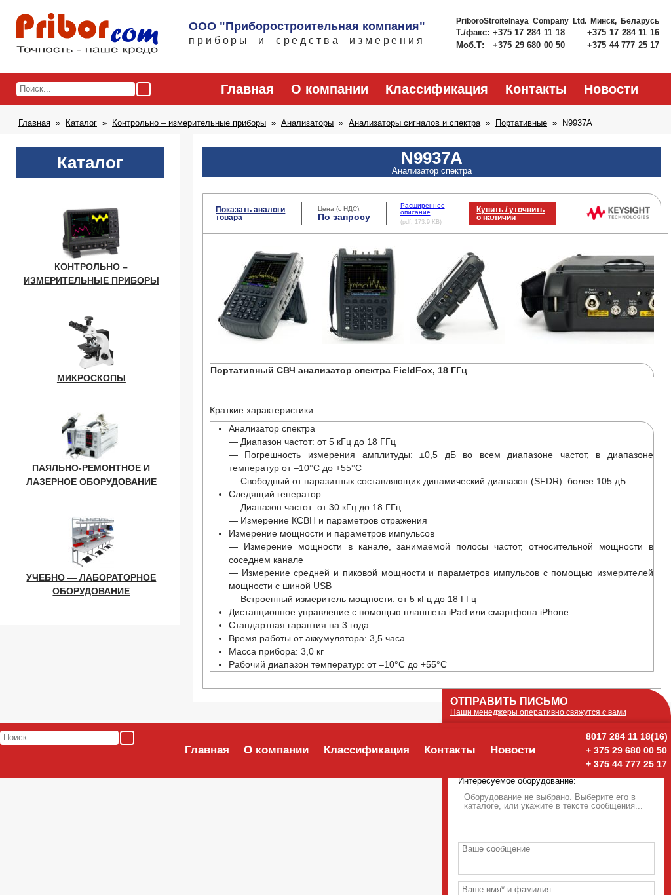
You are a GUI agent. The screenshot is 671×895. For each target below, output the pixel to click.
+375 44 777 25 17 (623, 45)
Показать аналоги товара (250, 213)
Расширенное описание (422, 209)
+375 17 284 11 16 (623, 32)
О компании (329, 89)
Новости (611, 89)
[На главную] (87, 34)
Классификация (436, 89)
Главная (247, 89)
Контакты (536, 89)
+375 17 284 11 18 (530, 32)
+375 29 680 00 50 (530, 45)
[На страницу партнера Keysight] (618, 217)
